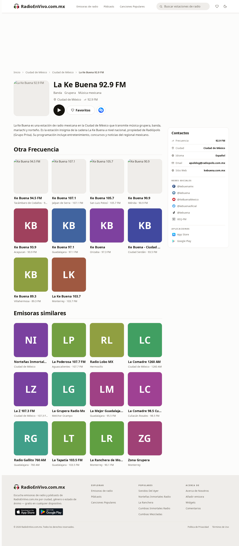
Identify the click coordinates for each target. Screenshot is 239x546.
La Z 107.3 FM (24, 411)
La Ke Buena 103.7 (66, 296)
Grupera (70, 93)
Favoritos (83, 110)
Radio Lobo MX (101, 362)
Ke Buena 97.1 (63, 247)
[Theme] (225, 6)
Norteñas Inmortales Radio (31, 362)
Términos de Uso (220, 526)
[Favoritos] (217, 6)
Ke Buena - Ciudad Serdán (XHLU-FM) (145, 247)
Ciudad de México (36, 72)
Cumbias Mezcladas (150, 514)
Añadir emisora (195, 496)
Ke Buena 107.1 (64, 198)
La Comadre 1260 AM (144, 362)
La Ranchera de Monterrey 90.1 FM (107, 460)
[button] (31, 176)
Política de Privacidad (198, 526)
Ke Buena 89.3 (25, 296)
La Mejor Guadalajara (107, 411)
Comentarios (193, 508)
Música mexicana (89, 93)
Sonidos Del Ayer (148, 490)
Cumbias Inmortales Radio (154, 508)
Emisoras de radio (87, 6)
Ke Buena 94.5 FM (28, 198)
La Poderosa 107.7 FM (69, 362)
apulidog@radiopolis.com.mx (207, 163)
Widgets (190, 502)
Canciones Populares (132, 6)
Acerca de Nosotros (197, 490)
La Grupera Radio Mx (68, 411)
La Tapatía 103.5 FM (67, 460)
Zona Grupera (139, 460)
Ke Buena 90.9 (139, 198)
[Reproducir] (59, 110)
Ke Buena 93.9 (25, 247)
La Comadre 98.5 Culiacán (145, 411)
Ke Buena (97, 247)
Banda (57, 93)
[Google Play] (51, 511)
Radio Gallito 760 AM (30, 460)
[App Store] (26, 511)
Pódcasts (109, 6)
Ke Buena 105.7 (102, 198)
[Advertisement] (121, 42)
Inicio (17, 72)
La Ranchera (145, 502)
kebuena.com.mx (214, 170)
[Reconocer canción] (101, 110)
